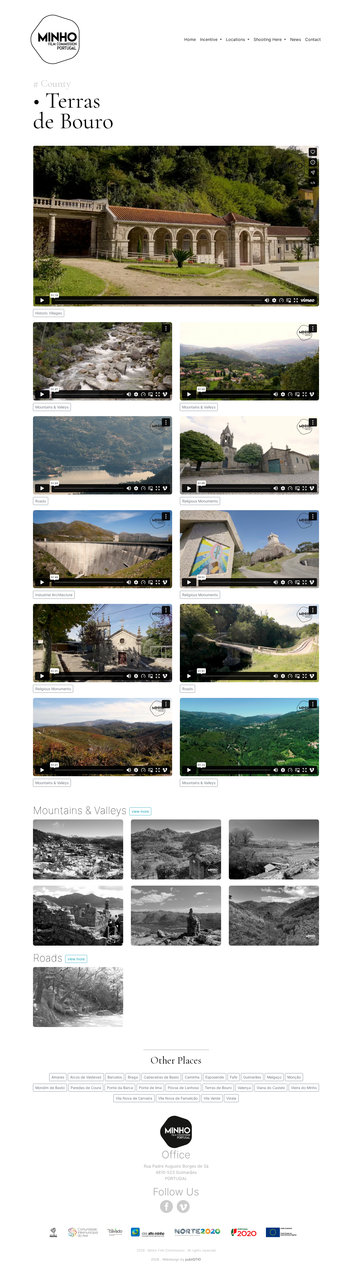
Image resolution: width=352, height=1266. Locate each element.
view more (140, 811)
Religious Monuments (200, 501)
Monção (294, 1077)
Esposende (214, 1077)
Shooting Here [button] (268, 39)
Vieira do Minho (304, 1087)
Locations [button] (236, 39)
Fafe (233, 1077)
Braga (133, 1077)
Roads (40, 501)
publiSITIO (193, 1259)
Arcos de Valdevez (86, 1077)
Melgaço (274, 1077)
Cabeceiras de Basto (161, 1077)
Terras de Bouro (218, 1087)
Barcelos (114, 1077)
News (295, 39)
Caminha (192, 1077)
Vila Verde (212, 1098)
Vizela (231, 1098)
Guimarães (252, 1077)
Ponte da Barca (120, 1087)
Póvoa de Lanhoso (183, 1087)
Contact (313, 39)
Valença (244, 1087)
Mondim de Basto (50, 1087)
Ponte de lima (150, 1087)
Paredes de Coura (86, 1087)
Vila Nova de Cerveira (134, 1098)
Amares (58, 1077)
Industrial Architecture (53, 595)
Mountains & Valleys (52, 407)
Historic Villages (48, 313)
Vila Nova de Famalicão (178, 1098)
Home (190, 39)
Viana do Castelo (271, 1087)
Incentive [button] (209, 39)
